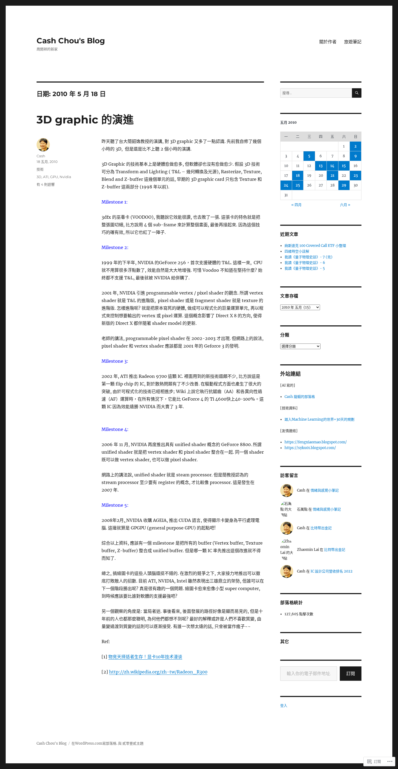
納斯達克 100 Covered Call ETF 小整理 (315, 245)
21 (332, 175)
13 (320, 165)
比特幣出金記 (321, 528)
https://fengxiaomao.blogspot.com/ (316, 442)
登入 (283, 705)
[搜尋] (356, 93)
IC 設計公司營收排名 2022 (332, 571)
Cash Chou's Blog (71, 40)
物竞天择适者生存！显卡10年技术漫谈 (145, 656)
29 (344, 185)
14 (332, 165)
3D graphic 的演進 (85, 119)
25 (298, 185)
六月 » (345, 204)
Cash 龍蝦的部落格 (300, 396)
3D (39, 177)
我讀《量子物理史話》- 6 (305, 262)
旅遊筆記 (352, 41)
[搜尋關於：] (316, 93)
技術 (40, 169)
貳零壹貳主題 (132, 743)
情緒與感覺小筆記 (325, 490)
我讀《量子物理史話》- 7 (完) (308, 257)
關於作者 (328, 41)
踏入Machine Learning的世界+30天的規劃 (319, 419)
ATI (45, 177)
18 (298, 175)
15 (344, 165)
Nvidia (65, 177)
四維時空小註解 (297, 251)
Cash (41, 156)
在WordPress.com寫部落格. (94, 743)
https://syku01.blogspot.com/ (310, 448)
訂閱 (350, 673)
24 (286, 185)
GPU (54, 177)
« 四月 (296, 204)
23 (356, 175)
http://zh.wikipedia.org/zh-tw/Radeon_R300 (158, 672)
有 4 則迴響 (46, 184)
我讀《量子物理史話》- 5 (305, 268)
